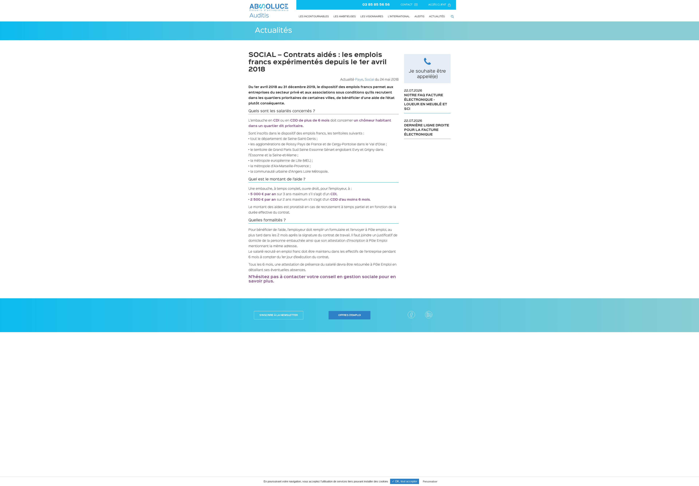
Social (369, 79)
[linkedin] (428, 314)
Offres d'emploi (349, 315)
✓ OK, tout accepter (404, 481)
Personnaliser (430, 481)
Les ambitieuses (344, 16)
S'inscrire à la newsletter (278, 315)
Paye (359, 79)
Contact (406, 5)
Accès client (437, 5)
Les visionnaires (371, 16)
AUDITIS (419, 16)
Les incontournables (314, 16)
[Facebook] (411, 314)
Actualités (437, 16)
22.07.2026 (425, 99)
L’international (399, 16)
